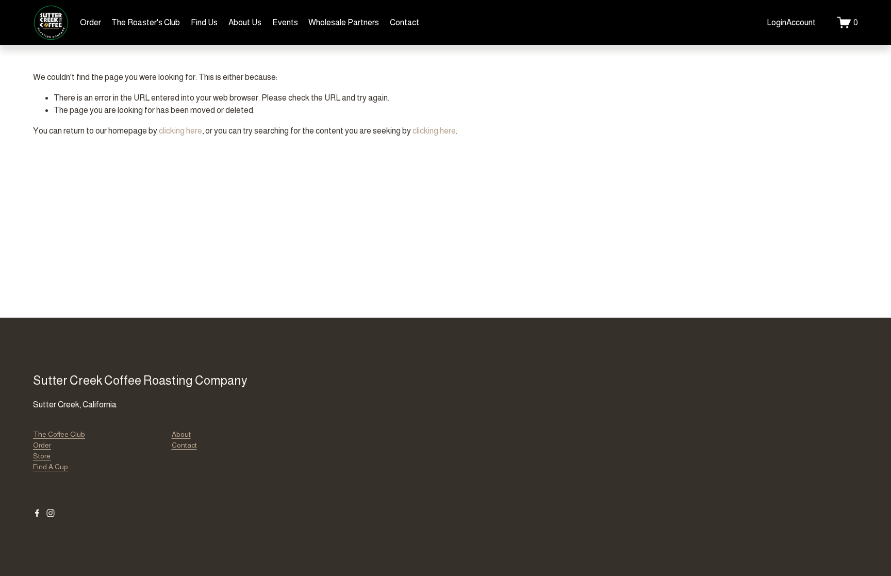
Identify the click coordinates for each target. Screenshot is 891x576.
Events (285, 22)
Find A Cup (50, 467)
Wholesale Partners (343, 22)
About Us (244, 22)
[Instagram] (50, 513)
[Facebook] (37, 513)
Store (42, 456)
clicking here (180, 130)
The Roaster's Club (145, 22)
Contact (404, 22)
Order (90, 22)
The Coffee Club (59, 434)
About (181, 434)
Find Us (204, 22)
